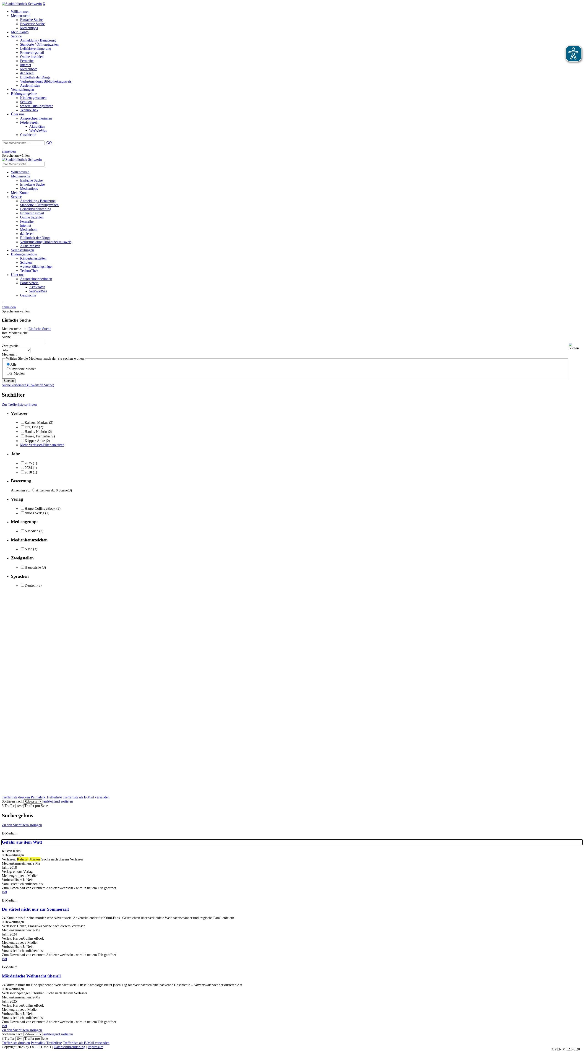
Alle (13, 364)
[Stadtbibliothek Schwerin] (22, 4)
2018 (28, 472)
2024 (28, 468)
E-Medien (17, 373)
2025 (28, 463)
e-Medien (31, 531)
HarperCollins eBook (40, 508)
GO (49, 143)
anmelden (9, 151)
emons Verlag (34, 513)
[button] (575, 346)
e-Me (28, 549)
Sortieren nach (12, 801)
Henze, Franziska (37, 436)
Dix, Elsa (31, 427)
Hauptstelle (33, 567)
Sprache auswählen (16, 155)
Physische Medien (23, 369)
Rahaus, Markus (36, 422)
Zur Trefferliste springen (19, 404)
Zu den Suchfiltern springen (22, 825)
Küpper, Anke (35, 441)
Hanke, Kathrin (36, 432)
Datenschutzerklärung (69, 1047)
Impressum (95, 1047)
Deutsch (30, 585)
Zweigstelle (10, 346)
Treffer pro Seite (36, 806)
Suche (6, 337)
